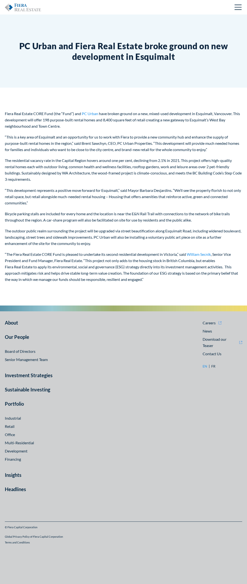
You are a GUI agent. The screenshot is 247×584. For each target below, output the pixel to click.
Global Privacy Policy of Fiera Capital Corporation (34, 536)
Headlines (15, 489)
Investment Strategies (29, 375)
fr (213, 366)
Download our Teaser (214, 342)
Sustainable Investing (27, 389)
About (11, 323)
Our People (17, 337)
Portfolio (14, 404)
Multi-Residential (19, 442)
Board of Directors (20, 351)
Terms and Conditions (17, 542)
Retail (9, 426)
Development (16, 451)
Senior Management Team (26, 359)
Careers (209, 322)
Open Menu (238, 7)
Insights (13, 475)
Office (10, 434)
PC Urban (90, 113)
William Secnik (199, 254)
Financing (13, 459)
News (207, 331)
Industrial (13, 418)
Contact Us (212, 353)
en (205, 366)
